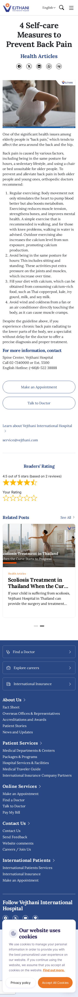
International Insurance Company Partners (37, 775)
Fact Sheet (11, 707)
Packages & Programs (20, 757)
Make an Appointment (39, 387)
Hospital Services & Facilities (26, 763)
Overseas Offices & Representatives (31, 713)
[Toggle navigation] (71, 7)
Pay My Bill (11, 812)
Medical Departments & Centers (29, 750)
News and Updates (18, 732)
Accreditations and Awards (24, 719)
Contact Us (11, 830)
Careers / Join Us (17, 849)
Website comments (18, 843)
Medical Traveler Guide (22, 769)
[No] (71, 920)
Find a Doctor (14, 800)
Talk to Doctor (39, 403)
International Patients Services (27, 867)
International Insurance (22, 874)
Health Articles (17, 573)
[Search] (61, 7)
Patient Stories (14, 726)
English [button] (47, 8)
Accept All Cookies (55, 982)
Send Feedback (15, 837)
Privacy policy (21, 982)
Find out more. (54, 970)
